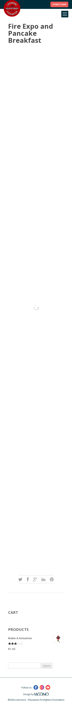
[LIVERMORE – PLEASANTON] (12, 8)
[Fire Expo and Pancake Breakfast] (20, 579)
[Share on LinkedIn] (43, 579)
